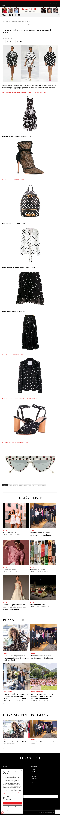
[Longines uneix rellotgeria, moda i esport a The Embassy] (43, 515)
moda (30, 485)
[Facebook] (4, 41)
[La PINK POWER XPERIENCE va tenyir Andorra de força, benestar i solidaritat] (43, 676)
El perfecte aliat (9, 570)
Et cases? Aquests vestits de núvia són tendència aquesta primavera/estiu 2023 (14, 606)
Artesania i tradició (38, 604)
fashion (25, 485)
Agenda (7, 653)
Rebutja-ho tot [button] (12, 806)
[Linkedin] (17, 41)
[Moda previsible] (16, 515)
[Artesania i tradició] (43, 587)
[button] (58, 15)
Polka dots (34, 485)
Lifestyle (4, 21)
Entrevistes (9, 692)
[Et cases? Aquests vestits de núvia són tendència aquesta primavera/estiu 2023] (16, 587)
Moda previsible (9, 532)
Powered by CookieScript (12, 812)
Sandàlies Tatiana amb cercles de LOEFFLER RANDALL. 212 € (19, 398)
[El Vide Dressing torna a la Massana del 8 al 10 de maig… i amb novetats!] (16, 637)
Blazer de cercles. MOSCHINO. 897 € (12, 355)
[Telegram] (20, 41)
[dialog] (12, 791)
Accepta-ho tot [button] (12, 803)
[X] (7, 41)
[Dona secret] (9, 15)
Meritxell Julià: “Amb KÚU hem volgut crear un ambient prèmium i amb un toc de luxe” (16, 696)
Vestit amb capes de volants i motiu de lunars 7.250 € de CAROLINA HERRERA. (24, 92)
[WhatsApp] (14, 41)
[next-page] (6, 704)
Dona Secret (33, 536)
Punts (39, 485)
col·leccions (15, 485)
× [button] (21, 770)
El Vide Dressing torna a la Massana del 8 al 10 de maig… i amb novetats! (16, 658)
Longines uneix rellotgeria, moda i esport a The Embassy (41, 533)
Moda (7, 21)
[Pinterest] (10, 41)
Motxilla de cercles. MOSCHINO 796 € (13, 180)
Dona (32, 530)
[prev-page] (4, 704)
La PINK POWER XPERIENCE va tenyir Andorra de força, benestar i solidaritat (43, 696)
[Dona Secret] (30, 758)
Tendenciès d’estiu (37, 570)
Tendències (43, 485)
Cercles (10, 485)
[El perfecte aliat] (16, 552)
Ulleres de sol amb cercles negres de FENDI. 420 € (16, 442)
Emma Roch (7, 36)
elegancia (21, 485)
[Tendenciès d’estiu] (43, 552)
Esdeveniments (37, 692)
